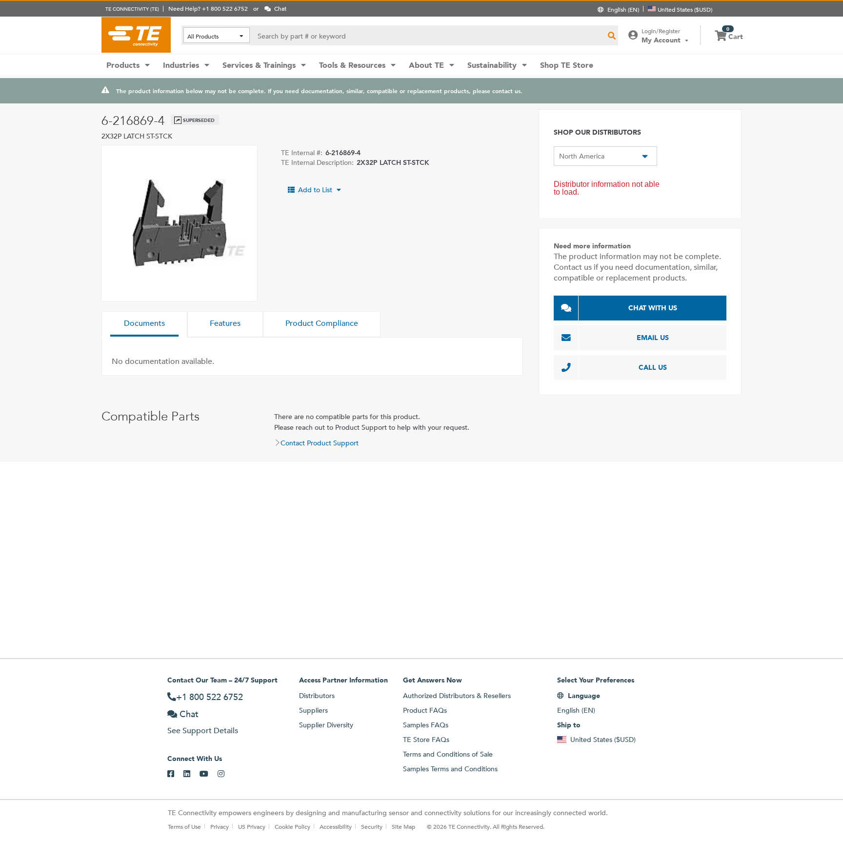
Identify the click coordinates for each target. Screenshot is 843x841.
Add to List (315, 189)
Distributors (317, 695)
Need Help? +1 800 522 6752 (208, 8)
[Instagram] (226, 774)
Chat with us (652, 307)
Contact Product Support (320, 443)
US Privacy (251, 826)
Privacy (219, 826)
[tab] (144, 324)
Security (371, 826)
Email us (653, 337)
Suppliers (313, 710)
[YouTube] (209, 774)
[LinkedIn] (191, 774)
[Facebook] (175, 774)
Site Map (403, 826)
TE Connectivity (136, 35)
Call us (653, 367)
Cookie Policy (292, 826)
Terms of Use (184, 826)
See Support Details (202, 730)
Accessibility (336, 826)
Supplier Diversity (326, 725)
